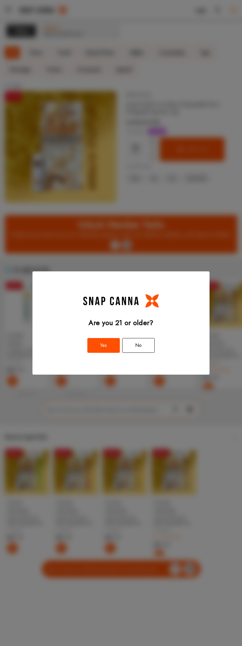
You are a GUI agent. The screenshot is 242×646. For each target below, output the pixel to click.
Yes (103, 345)
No (138, 345)
